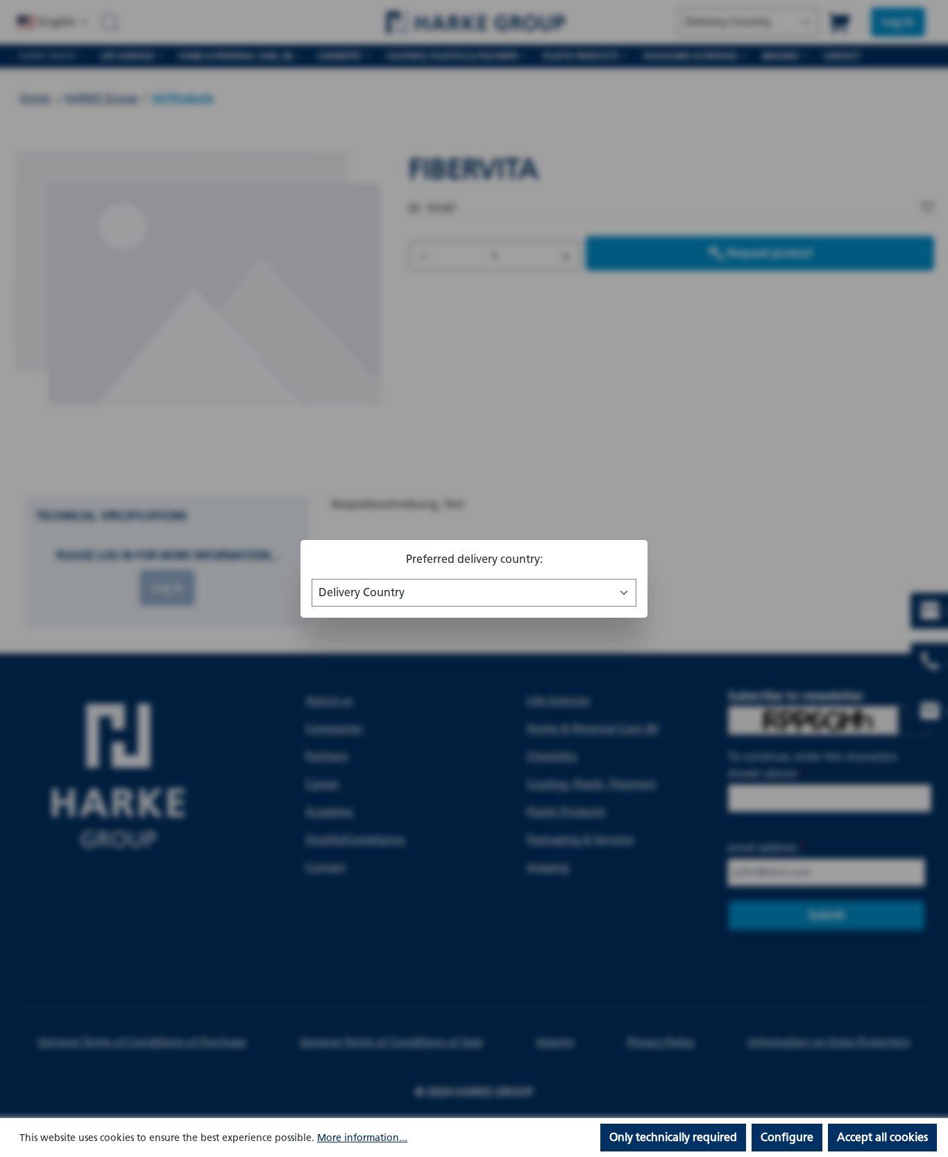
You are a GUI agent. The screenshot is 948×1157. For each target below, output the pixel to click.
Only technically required (673, 1137)
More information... (362, 1138)
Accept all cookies (882, 1137)
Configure (787, 1137)
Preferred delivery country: (474, 559)
